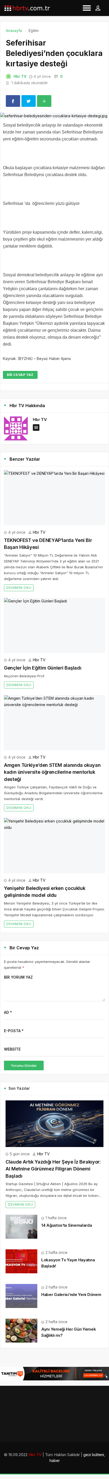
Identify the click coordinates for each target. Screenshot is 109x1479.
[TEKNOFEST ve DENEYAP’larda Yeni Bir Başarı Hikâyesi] (54, 497)
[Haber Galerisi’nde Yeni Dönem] (21, 1295)
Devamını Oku (18, 588)
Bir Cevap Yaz (20, 375)
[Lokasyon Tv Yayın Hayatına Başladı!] (21, 1261)
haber (54, 1460)
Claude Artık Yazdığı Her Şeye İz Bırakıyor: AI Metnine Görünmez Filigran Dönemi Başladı (53, 1169)
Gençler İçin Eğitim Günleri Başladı (42, 668)
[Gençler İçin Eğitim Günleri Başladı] (54, 625)
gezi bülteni (93, 1454)
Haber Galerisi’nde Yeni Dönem (71, 1294)
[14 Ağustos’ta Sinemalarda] (21, 1226)
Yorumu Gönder (24, 1065)
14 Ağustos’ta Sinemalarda (66, 1225)
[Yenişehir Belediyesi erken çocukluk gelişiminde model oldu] (54, 845)
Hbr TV (19, 76)
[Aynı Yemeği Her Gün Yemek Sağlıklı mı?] (21, 1330)
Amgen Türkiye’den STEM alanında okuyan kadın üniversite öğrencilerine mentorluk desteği (52, 772)
